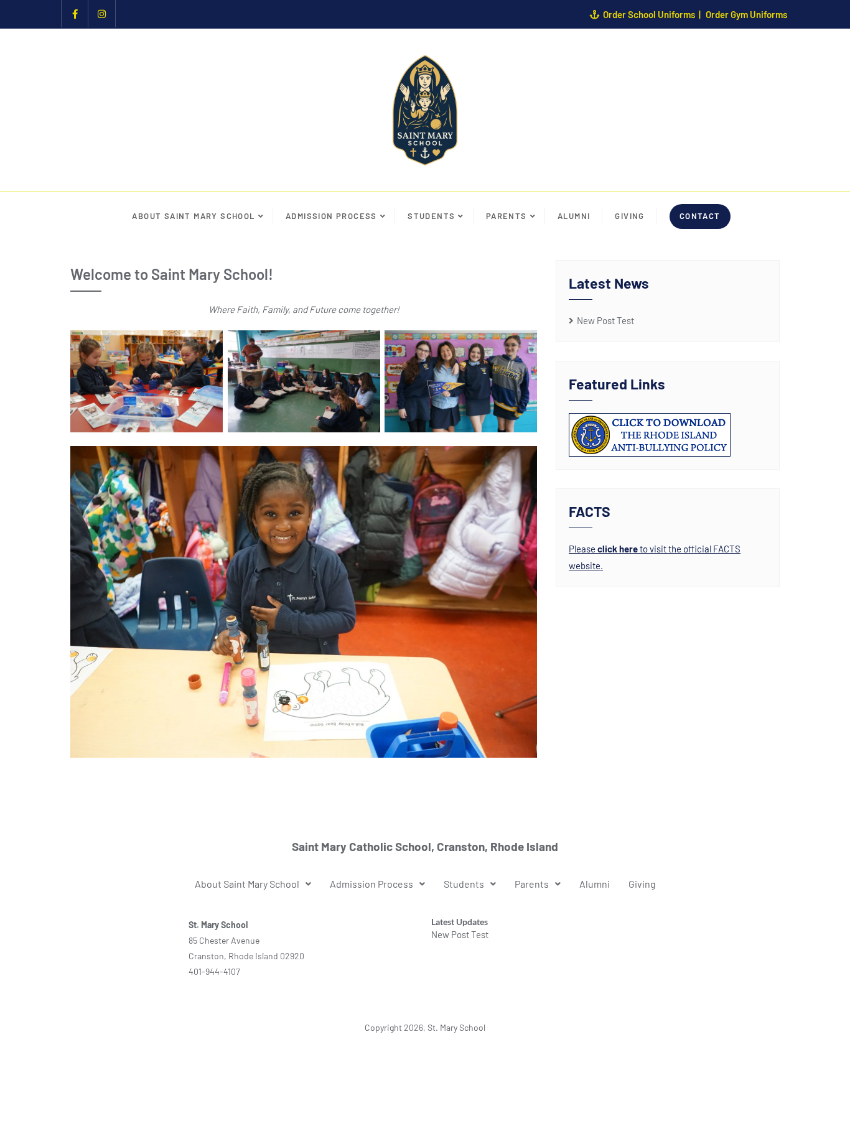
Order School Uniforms (649, 14)
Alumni (594, 884)
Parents (532, 884)
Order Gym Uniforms (746, 14)
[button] (252, 884)
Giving (642, 884)
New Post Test (605, 320)
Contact (700, 216)
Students (464, 884)
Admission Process (371, 884)
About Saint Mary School (247, 884)
